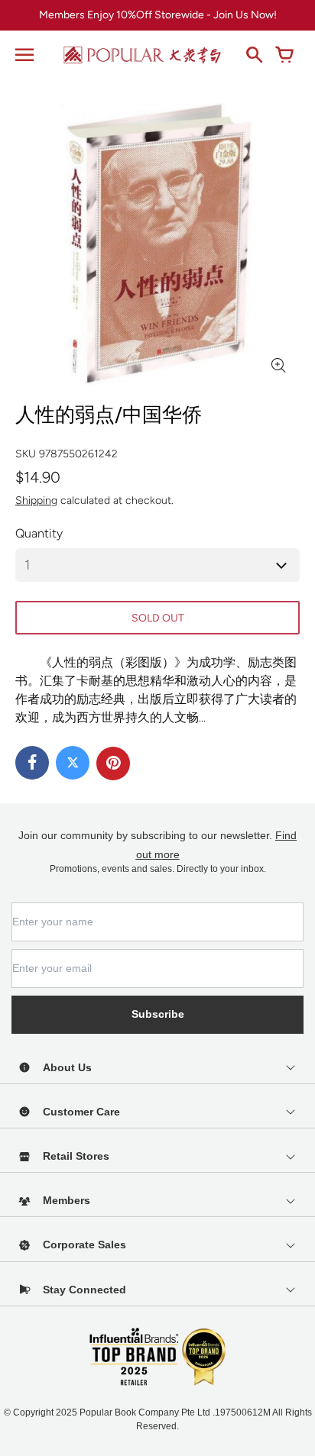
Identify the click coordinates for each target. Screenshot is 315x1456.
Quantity (39, 533)
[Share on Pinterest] (113, 763)
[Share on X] (72, 763)
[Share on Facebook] (32, 763)
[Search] (254, 55)
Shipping (36, 500)
